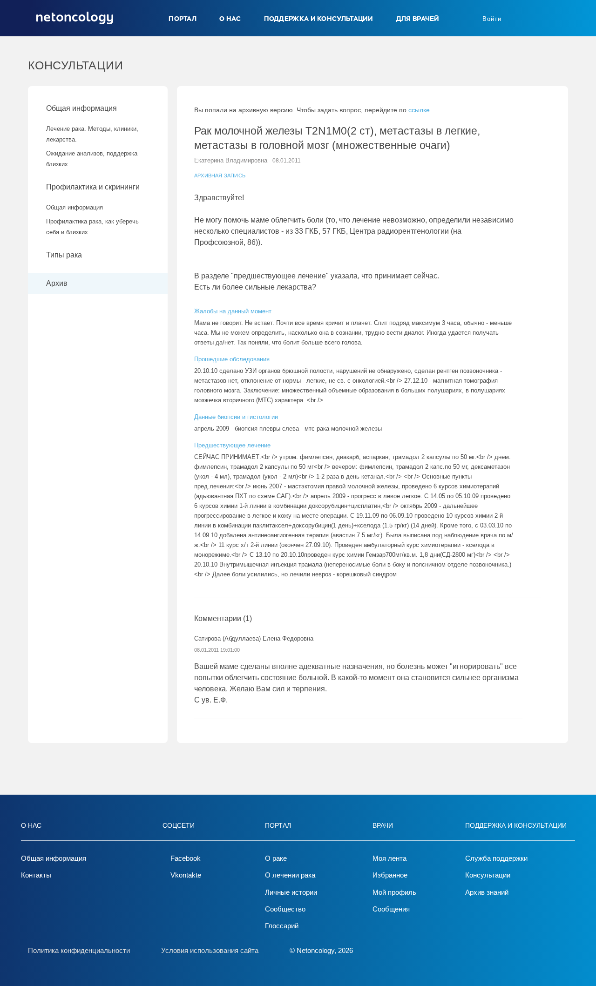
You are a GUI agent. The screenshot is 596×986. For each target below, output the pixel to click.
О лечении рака (290, 875)
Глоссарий (281, 926)
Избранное (389, 875)
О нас (230, 18)
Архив (57, 283)
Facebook (185, 858)
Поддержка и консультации (318, 18)
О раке (276, 858)
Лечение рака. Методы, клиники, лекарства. (92, 134)
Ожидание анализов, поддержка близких (91, 159)
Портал (182, 18)
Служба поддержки (496, 858)
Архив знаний (486, 892)
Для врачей (418, 18)
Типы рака (65, 255)
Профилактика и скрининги (93, 187)
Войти (491, 18)
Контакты (36, 875)
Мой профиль (394, 892)
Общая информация (81, 108)
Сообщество (285, 909)
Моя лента (389, 858)
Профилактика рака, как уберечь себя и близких (92, 227)
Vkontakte (185, 875)
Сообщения (391, 909)
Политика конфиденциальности (79, 950)
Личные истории (291, 892)
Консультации (487, 875)
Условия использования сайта (209, 950)
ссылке (419, 110)
